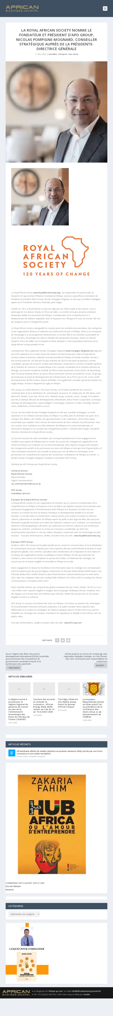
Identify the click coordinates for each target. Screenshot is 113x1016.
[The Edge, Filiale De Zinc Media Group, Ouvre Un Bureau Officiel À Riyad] (69, 688)
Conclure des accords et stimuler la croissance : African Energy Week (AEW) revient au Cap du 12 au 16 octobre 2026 (44, 705)
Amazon (10, 889)
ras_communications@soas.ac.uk (26, 483)
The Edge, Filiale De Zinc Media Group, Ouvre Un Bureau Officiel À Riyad (68, 703)
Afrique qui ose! (56, 991)
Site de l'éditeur (13, 886)
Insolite (87, 994)
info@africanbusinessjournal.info (86, 991)
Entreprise (62, 54)
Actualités (53, 54)
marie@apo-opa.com (20, 493)
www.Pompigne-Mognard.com (79, 350)
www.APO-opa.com (73, 622)
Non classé (73, 54)
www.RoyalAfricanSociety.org (47, 292)
